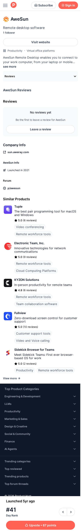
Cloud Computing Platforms (36, 271)
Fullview (20, 313)
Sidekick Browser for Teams (34, 349)
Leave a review (40, 129)
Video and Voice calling (33, 340)
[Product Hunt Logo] (14, 5)
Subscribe (45, 5)
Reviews (10, 76)
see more (9, 66)
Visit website (40, 42)
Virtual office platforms (41, 50)
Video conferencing (30, 227)
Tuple (18, 206)
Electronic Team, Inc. (29, 243)
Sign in (70, 5)
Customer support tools (33, 333)
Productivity (15, 50)
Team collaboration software (36, 304)
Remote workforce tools (33, 234)
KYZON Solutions (26, 280)
